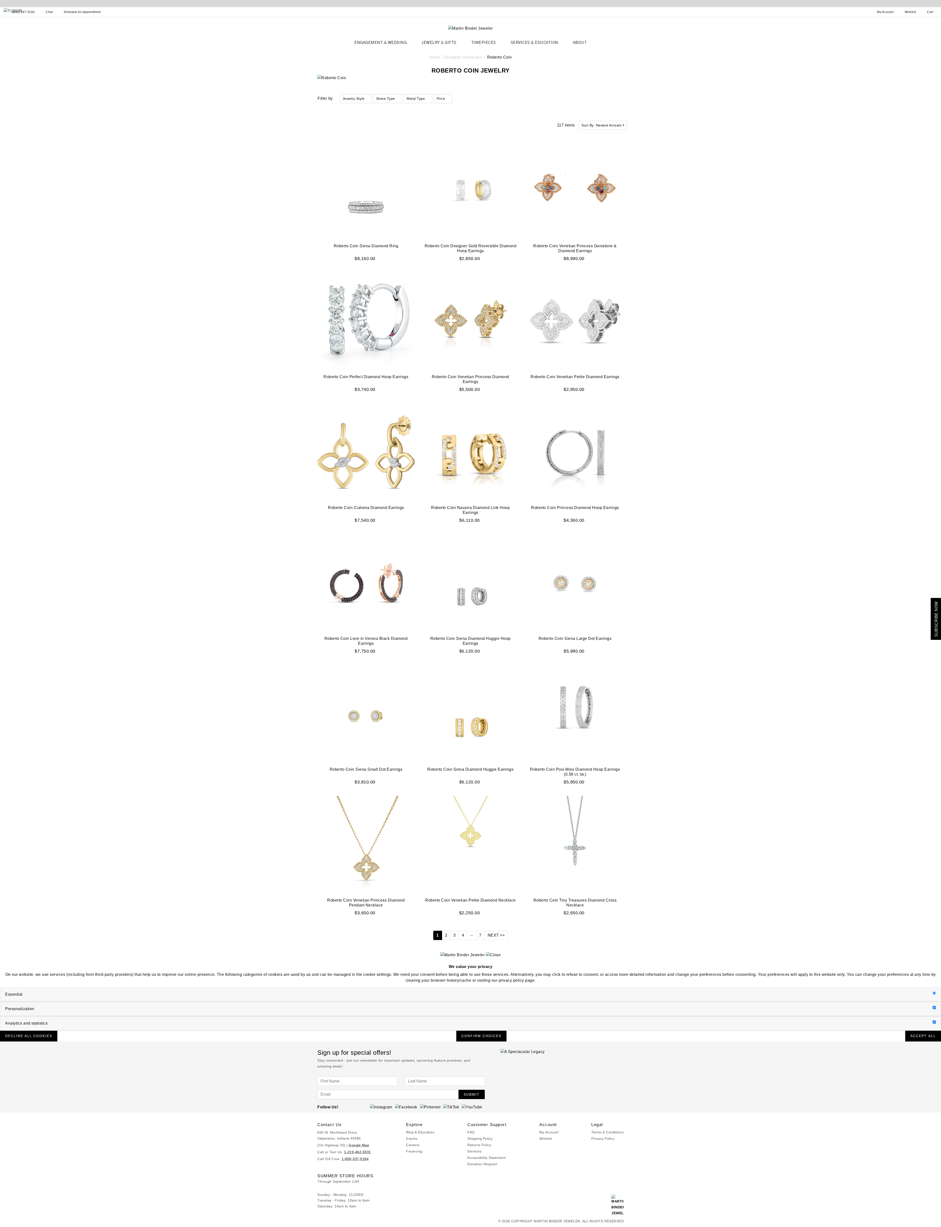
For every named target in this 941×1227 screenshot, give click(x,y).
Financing (414, 1151)
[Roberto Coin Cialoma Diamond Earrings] (366, 452)
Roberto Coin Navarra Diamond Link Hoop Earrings (470, 510)
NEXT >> (496, 935)
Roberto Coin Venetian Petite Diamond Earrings (575, 377)
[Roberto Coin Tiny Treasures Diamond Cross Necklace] (575, 845)
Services (474, 1151)
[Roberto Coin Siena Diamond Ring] (366, 190)
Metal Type (416, 98)
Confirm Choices (481, 1036)
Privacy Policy (602, 1138)
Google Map (359, 1145)
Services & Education (534, 43)
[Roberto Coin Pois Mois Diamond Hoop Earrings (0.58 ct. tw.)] (575, 714)
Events (411, 1138)
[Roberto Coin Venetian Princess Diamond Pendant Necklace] (366, 845)
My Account (548, 1132)
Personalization (19, 1009)
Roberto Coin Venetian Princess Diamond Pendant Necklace (366, 902)
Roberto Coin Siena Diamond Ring (366, 246)
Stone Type (385, 98)
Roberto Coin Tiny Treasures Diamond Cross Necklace (575, 902)
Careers (413, 1145)
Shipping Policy (480, 1138)
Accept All (923, 1036)
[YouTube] (472, 1107)
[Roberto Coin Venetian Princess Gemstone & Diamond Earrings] (575, 190)
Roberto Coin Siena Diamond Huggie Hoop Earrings (470, 640)
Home (434, 57)
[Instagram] (381, 1107)
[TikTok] (451, 1107)
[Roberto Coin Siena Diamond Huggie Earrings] (470, 714)
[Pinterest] (430, 1107)
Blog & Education (420, 1132)
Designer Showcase (463, 57)
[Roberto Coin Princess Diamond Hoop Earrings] (575, 452)
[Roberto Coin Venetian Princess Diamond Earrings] (470, 321)
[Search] (864, 12)
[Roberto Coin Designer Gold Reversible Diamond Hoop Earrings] (470, 190)
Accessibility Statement (486, 1158)
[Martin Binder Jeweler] (470, 28)
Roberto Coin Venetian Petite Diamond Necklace (470, 900)
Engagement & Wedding (380, 43)
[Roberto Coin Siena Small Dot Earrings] (366, 714)
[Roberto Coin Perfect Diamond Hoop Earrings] (366, 321)
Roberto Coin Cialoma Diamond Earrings (366, 508)
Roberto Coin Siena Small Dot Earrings (366, 769)
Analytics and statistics (26, 1023)
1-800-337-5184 (355, 1159)
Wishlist (545, 1138)
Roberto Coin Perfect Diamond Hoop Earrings (365, 377)
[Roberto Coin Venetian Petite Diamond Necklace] (470, 845)
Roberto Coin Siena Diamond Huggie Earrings (470, 769)
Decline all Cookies (28, 1036)
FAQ (471, 1132)
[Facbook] (406, 1107)
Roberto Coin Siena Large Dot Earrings (575, 638)
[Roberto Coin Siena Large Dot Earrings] (575, 583)
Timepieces (483, 43)
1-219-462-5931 (357, 1152)
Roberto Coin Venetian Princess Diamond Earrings (470, 379)
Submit (472, 1094)
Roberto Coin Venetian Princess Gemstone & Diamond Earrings (575, 248)
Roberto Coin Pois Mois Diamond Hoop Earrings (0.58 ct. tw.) (575, 771)
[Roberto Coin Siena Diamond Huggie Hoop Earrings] (470, 583)
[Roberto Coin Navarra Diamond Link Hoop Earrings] (470, 452)
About (580, 43)
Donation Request (482, 1164)
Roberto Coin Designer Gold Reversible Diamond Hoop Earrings (471, 248)
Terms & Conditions (607, 1132)
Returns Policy (479, 1145)
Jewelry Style (354, 98)
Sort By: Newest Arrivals (601, 125)
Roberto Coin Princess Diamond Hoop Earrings (575, 508)
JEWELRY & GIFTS (439, 43)
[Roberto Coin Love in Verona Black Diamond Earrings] (366, 583)
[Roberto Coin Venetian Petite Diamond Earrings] (575, 321)
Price (441, 98)
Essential (14, 994)
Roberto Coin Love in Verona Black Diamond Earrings (366, 640)
